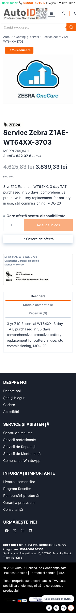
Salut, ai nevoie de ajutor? (57, 598)
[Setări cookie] (49, 608)
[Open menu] (51, 14)
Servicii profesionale (19, 440)
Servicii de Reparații (19, 447)
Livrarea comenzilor (19, 482)
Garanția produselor (19, 503)
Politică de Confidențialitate (46, 568)
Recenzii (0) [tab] (38, 313)
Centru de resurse (18, 433)
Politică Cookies (15, 573)
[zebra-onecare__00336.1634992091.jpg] (38, 80)
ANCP (63, 573)
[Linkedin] (30, 530)
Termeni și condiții (43, 573)
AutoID (8, 37)
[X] (14, 530)
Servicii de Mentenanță (22, 454)
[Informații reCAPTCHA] (56, 608)
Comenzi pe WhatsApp (21, 461)
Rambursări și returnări (21, 496)
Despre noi (12, 391)
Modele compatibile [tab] (38, 305)
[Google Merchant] (64, 608)
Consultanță (13, 509)
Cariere (9, 405)
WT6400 (18, 264)
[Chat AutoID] (71, 608)
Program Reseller (17, 489)
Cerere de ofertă (40, 239)
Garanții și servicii (27, 37)
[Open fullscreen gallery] (68, 111)
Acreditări (11, 412)
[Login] (63, 13)
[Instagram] (22, 530)
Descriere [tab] (38, 296)
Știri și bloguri (14, 398)
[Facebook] (6, 530)
